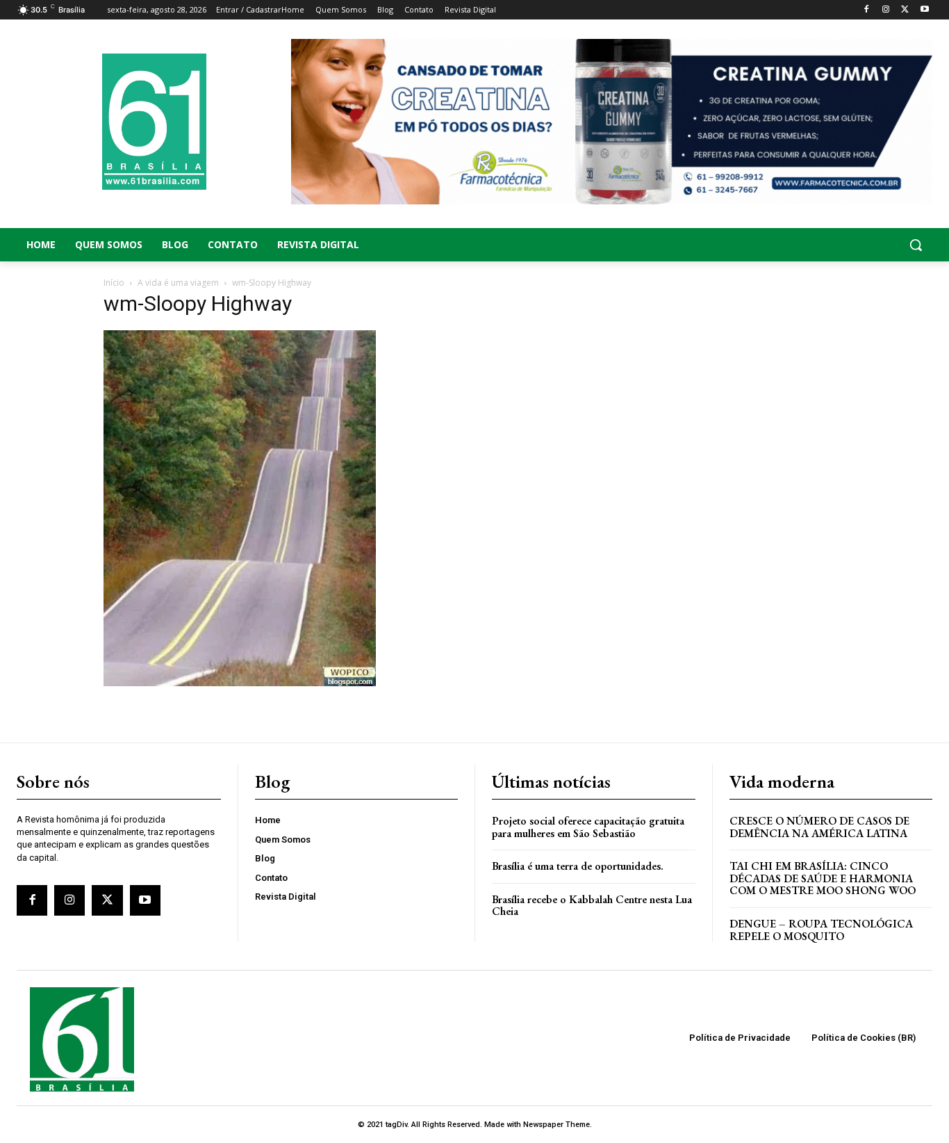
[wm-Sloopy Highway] (240, 682)
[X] (905, 10)
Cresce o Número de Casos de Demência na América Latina (819, 827)
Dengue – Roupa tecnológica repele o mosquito (821, 929)
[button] (831, 244)
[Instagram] (886, 10)
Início (114, 283)
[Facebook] (867, 10)
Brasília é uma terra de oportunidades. (577, 866)
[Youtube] (924, 10)
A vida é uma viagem (178, 283)
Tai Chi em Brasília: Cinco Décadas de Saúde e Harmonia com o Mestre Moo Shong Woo (822, 878)
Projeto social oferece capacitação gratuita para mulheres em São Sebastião (588, 827)
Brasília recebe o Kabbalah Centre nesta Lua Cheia (592, 905)
